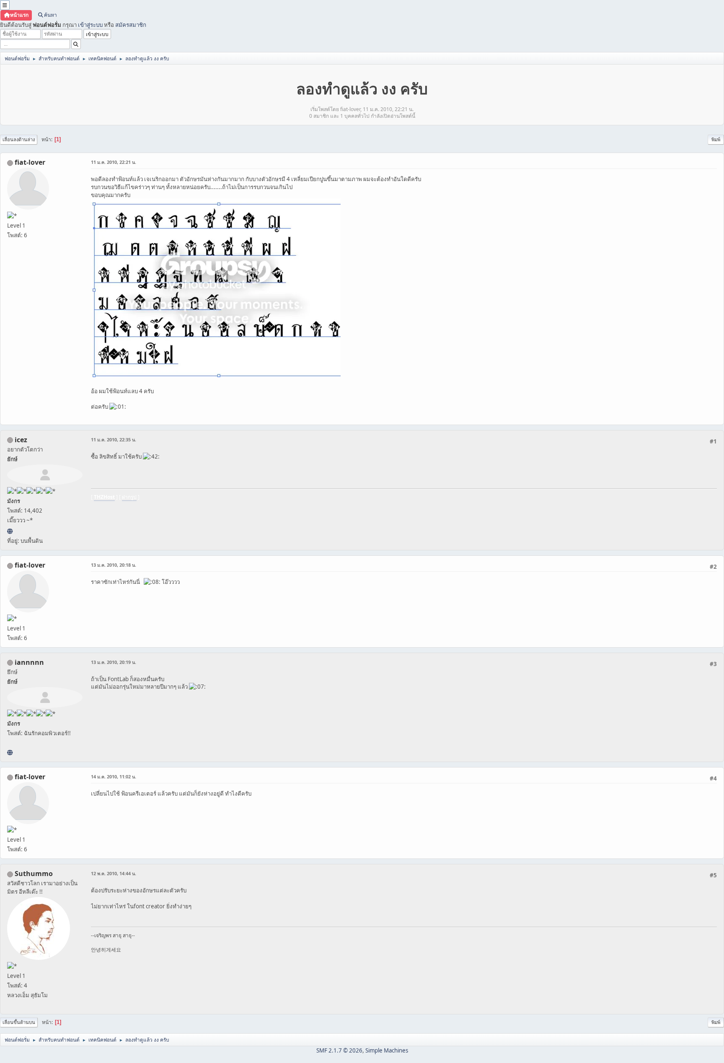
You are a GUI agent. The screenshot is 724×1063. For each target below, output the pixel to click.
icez (21, 439)
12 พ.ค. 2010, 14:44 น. (113, 873)
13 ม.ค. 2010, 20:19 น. (113, 662)
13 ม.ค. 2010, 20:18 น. (113, 565)
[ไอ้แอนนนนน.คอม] (10, 752)
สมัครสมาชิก (130, 25)
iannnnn (29, 662)
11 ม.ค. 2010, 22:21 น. (113, 162)
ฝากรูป (129, 496)
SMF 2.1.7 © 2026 (339, 1050)
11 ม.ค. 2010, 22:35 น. (113, 439)
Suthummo (34, 873)
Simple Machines (386, 1050)
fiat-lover (30, 162)
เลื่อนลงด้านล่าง (19, 139)
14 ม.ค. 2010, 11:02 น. (113, 776)
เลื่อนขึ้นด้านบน (19, 1022)
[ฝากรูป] (10, 531)
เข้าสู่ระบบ (90, 25)
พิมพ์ (715, 139)
